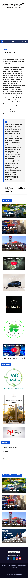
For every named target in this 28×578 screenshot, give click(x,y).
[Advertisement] (14, 25)
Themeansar (14, 567)
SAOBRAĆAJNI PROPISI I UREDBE (14, 574)
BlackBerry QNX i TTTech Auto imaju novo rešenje (9, 189)
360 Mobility (12, 571)
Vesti (6, 49)
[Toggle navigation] (13, 41)
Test (4, 455)
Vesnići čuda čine (11, 213)
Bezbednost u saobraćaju (10, 447)
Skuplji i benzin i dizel (13, 246)
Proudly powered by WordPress (9, 565)
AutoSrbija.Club (19, 571)
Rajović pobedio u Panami (11, 228)
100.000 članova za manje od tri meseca (13, 540)
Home (6, 571)
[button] (23, 41)
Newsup (23, 565)
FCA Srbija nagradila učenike (20, 189)
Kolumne (5, 451)
